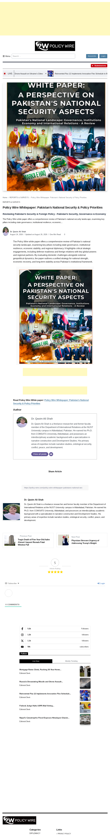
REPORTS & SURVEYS (19, 198)
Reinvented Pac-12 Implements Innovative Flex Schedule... (45, 694)
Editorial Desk (24, 673)
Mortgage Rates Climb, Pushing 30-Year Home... (40, 669)
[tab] (35, 661)
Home (5, 198)
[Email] (51, 454)
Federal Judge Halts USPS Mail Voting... (36, 706)
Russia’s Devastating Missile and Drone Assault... (41, 682)
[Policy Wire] (55, 46)
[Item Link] (85, 671)
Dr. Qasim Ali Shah (18, 232)
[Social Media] (55, 628)
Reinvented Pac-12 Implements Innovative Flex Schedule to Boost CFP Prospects (62, 74)
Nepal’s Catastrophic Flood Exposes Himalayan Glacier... (44, 718)
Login (102, 583)
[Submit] (72, 56)
